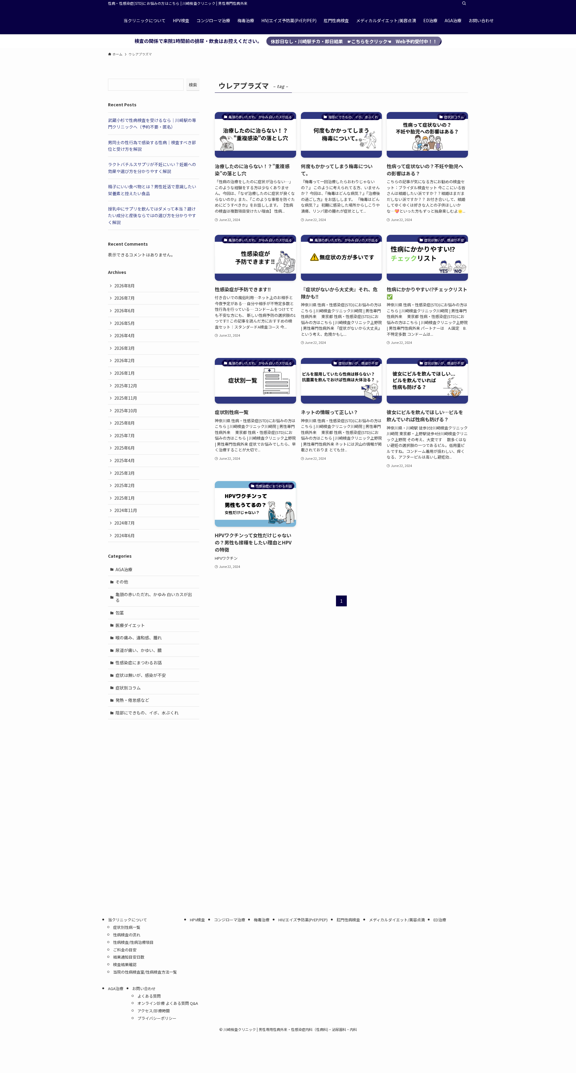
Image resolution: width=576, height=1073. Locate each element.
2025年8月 (124, 423)
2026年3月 (124, 348)
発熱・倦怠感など (132, 700)
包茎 (120, 613)
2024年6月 (124, 535)
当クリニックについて (127, 920)
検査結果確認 (124, 964)
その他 (122, 582)
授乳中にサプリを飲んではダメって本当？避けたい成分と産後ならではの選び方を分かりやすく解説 (152, 215)
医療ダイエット (130, 625)
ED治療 (440, 920)
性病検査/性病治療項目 (133, 942)
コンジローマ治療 (229, 920)
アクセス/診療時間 (153, 1011)
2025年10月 (125, 411)
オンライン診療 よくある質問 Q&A (167, 1003)
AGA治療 (124, 569)
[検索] (464, 3)
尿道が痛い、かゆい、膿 (139, 650)
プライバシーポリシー (156, 1018)
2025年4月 (124, 460)
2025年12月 (125, 386)
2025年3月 (124, 473)
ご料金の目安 (124, 950)
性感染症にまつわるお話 (139, 662)
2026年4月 (124, 335)
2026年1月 (124, 373)
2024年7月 (124, 523)
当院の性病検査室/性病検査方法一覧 (147, 972)
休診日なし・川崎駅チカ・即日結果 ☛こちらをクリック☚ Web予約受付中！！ (354, 41)
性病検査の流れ (126, 935)
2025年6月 (124, 448)
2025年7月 (124, 435)
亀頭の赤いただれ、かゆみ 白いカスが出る (154, 597)
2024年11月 (125, 510)
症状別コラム (128, 688)
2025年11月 (125, 398)
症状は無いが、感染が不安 (141, 675)
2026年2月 (124, 360)
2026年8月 (124, 286)
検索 (193, 85)
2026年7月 (124, 298)
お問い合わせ (144, 988)
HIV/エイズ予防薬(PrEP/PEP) (303, 920)
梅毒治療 (261, 920)
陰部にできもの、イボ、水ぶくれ (147, 713)
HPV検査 (197, 920)
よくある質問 (149, 996)
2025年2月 (124, 485)
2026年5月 (124, 323)
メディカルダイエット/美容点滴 (397, 920)
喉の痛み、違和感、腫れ (139, 638)
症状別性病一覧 (126, 927)
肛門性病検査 (348, 920)
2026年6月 (124, 311)
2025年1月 (124, 498)
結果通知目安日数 (128, 957)
